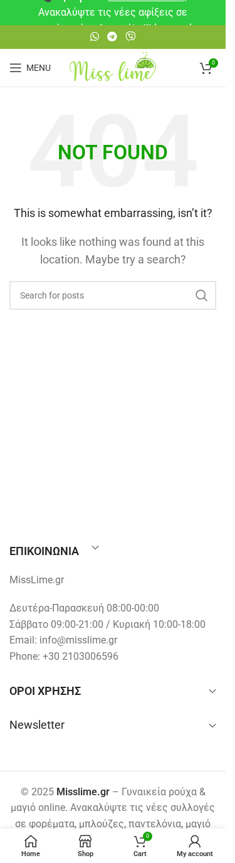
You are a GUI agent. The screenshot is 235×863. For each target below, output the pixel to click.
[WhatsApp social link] (94, 36)
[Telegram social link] (112, 36)
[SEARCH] (201, 295)
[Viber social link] (131, 36)
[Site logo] (113, 67)
